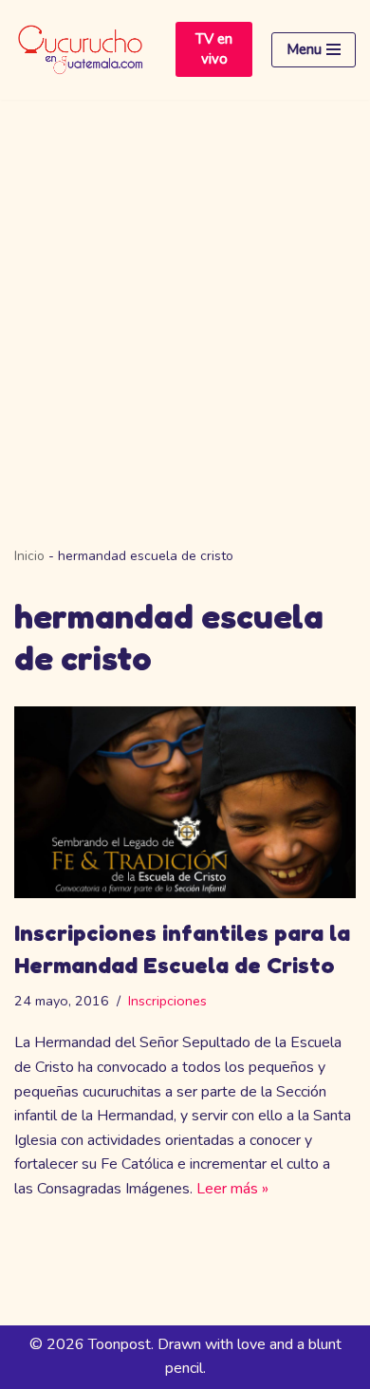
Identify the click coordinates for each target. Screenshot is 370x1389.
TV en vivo (213, 48)
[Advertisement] (185, 294)
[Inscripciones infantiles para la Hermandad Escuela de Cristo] (185, 802)
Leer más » (232, 1188)
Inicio (29, 556)
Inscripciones (167, 1000)
